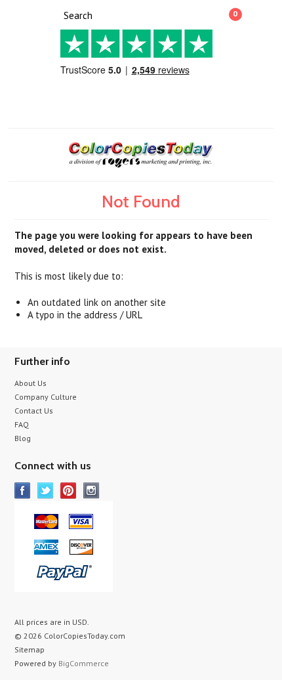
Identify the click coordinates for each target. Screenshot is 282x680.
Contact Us (33, 410)
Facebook (22, 490)
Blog (22, 438)
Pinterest (68, 490)
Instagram (91, 490)
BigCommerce (83, 663)
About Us (30, 383)
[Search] (52, 14)
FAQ (21, 424)
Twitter (45, 490)
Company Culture (45, 397)
